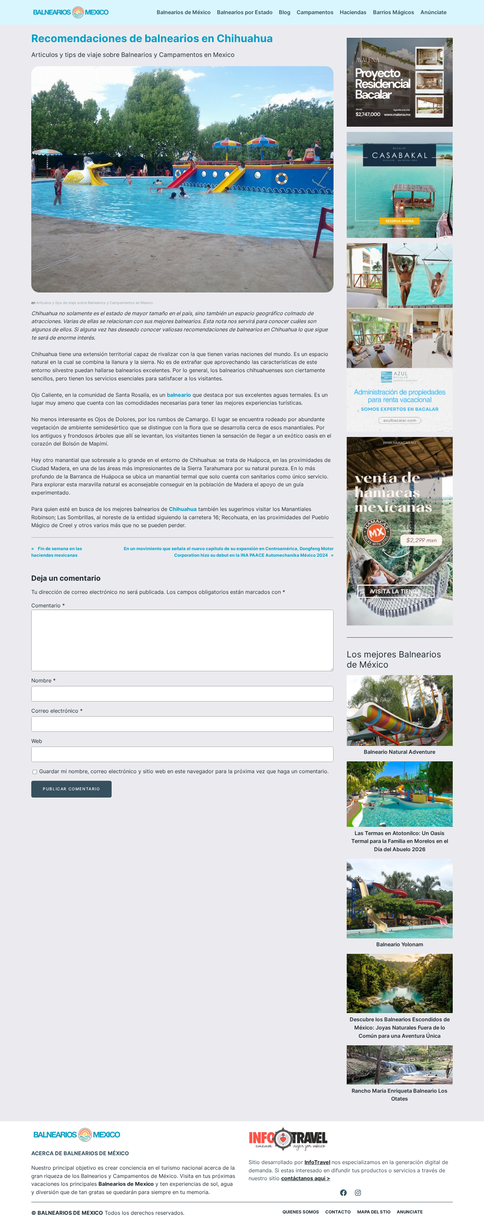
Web (36, 741)
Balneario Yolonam (399, 944)
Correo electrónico (57, 710)
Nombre (43, 680)
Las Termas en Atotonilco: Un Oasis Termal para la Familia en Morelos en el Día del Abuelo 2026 (399, 841)
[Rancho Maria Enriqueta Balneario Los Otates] (400, 1066)
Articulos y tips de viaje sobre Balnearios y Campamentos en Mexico (132, 55)
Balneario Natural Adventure (399, 752)
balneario (179, 395)
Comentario (48, 605)
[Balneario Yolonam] (400, 900)
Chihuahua (183, 509)
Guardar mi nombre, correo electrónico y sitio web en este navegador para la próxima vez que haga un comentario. (184, 771)
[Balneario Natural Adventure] (400, 711)
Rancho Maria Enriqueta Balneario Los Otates (399, 1094)
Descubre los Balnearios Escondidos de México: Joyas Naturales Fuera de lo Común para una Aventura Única (400, 1027)
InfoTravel (317, 1162)
